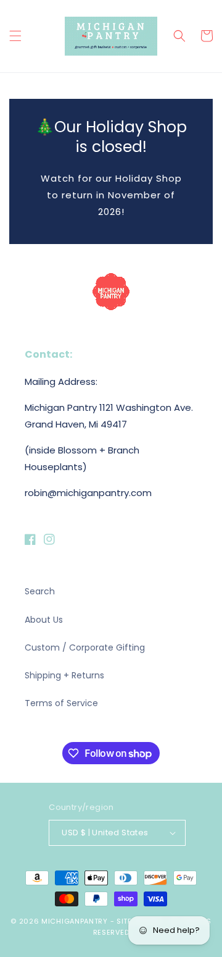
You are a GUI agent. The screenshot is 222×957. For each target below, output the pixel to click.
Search (40, 591)
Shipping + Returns (64, 675)
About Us (44, 619)
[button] (15, 35)
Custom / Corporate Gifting (85, 647)
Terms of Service (61, 703)
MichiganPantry (74, 921)
